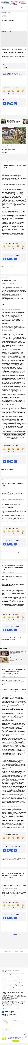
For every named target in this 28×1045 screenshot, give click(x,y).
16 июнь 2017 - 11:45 (6, 283)
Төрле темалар (18, 951)
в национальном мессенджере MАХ (12, 74)
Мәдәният (4, 16)
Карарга (15, 1040)
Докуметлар (8, 951)
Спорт (3, 562)
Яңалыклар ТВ (5, 869)
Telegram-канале (16, 66)
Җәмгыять (4, 161)
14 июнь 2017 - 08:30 (6, 676)
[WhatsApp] (15, 103)
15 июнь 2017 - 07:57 (6, 572)
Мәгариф (4, 666)
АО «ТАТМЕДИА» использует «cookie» (9, 1031)
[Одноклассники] (8, 103)
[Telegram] (11, 103)
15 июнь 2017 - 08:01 (6, 487)
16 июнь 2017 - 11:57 (6, 22)
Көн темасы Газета (6, 277)
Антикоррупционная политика (7, 1029)
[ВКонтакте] (4, 103)
